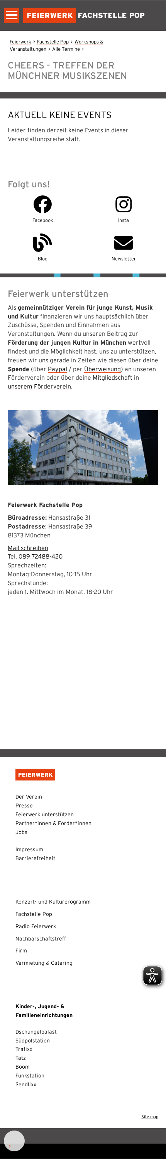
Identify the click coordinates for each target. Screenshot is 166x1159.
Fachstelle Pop (53, 42)
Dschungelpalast (36, 1032)
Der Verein (28, 797)
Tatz (20, 1058)
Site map (149, 1116)
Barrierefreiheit (35, 858)
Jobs (21, 832)
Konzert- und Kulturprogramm (53, 902)
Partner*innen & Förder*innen (53, 823)
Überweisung (102, 368)
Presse (24, 805)
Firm (21, 950)
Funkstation (29, 1075)
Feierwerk (20, 42)
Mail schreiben (28, 547)
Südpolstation (32, 1040)
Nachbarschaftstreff (40, 939)
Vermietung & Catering (44, 963)
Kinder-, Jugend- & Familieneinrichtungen (44, 1010)
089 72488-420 (41, 556)
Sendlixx (25, 1084)
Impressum (29, 849)
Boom (22, 1067)
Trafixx (23, 1049)
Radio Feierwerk (35, 926)
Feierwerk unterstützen (44, 814)
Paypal (57, 368)
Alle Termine (66, 49)
